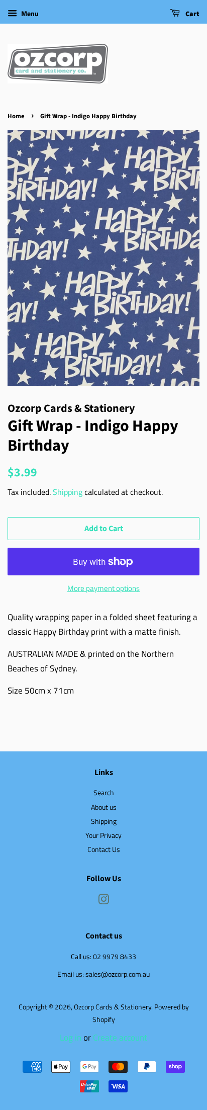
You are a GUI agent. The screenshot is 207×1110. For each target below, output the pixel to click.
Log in (70, 1037)
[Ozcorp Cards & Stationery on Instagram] (103, 901)
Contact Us (103, 849)
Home (16, 116)
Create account (120, 1037)
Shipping (67, 492)
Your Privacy (103, 835)
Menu (29, 13)
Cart (191, 14)
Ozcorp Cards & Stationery (112, 1006)
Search (103, 792)
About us (104, 807)
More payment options (103, 588)
